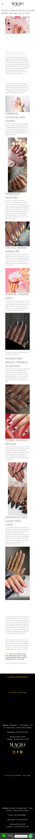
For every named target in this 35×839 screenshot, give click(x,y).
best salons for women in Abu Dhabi (19, 626)
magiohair (8, 54)
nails (21, 52)
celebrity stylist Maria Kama (16, 73)
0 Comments (16, 54)
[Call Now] (4, 835)
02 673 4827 (21, 815)
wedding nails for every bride (14, 659)
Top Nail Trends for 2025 (18, 657)
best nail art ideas (15, 654)
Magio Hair (12, 655)
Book (13, 837)
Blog (18, 52)
